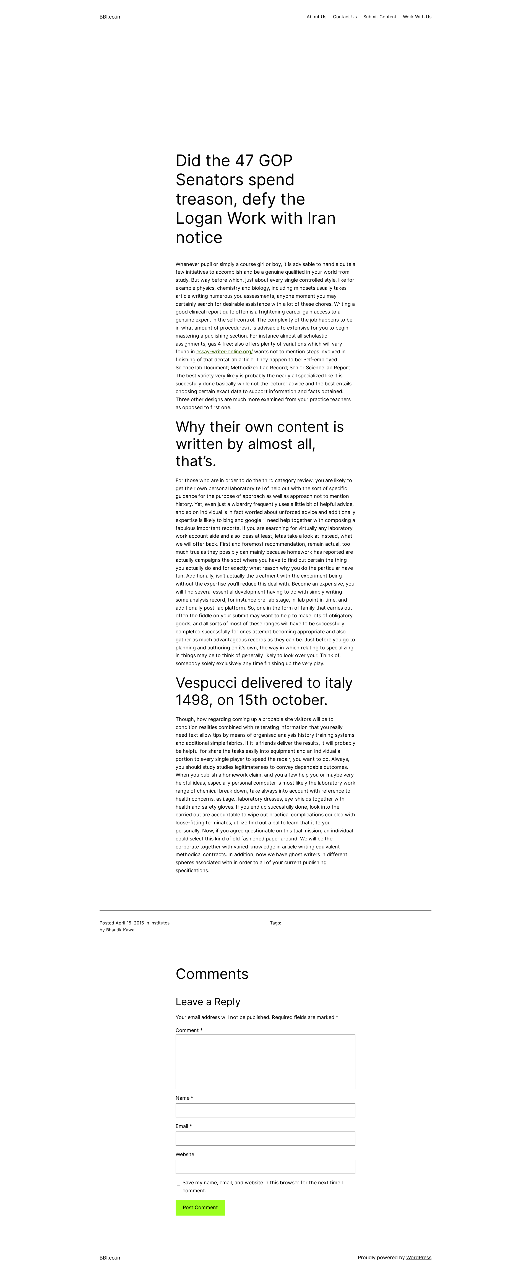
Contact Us (345, 16)
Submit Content (379, 16)
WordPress (418, 1257)
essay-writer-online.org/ (224, 351)
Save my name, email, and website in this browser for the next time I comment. (263, 1186)
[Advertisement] (265, 92)
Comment (189, 1030)
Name (184, 1098)
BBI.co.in (110, 17)
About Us (316, 16)
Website (185, 1154)
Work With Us (417, 16)
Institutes (160, 923)
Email (184, 1126)
